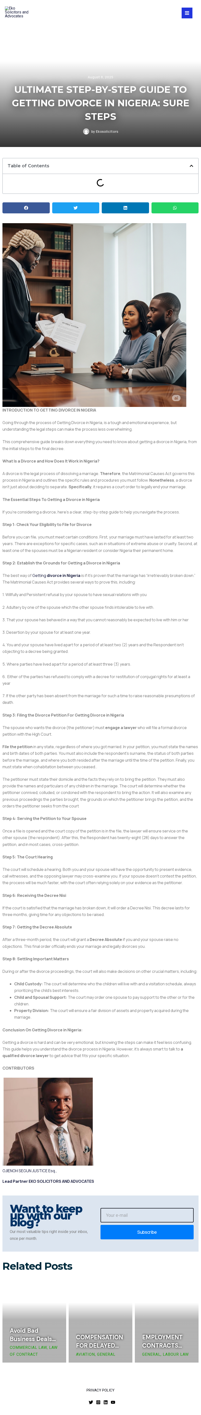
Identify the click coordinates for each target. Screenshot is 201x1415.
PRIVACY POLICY (100, 1390)
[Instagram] (98, 1402)
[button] (191, 166)
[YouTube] (113, 1402)
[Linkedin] (105, 1402)
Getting (56, 575)
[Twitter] (91, 1402)
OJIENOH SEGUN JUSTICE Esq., (29, 1170)
